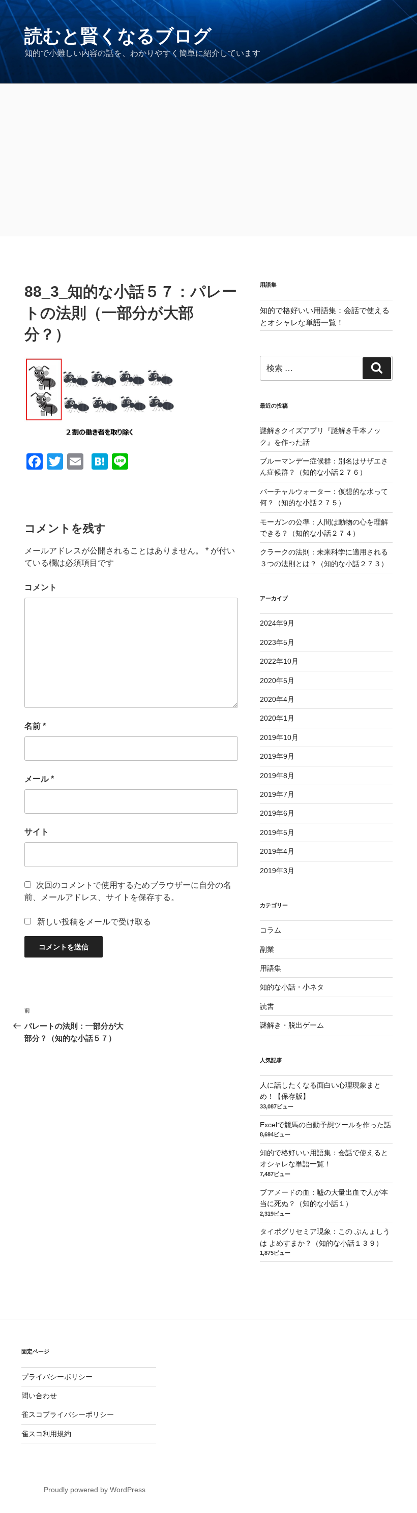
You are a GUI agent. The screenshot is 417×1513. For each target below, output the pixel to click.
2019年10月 (279, 737)
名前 (35, 726)
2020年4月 (277, 699)
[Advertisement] (208, 160)
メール (39, 779)
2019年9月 (277, 756)
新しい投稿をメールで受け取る (94, 921)
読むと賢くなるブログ (118, 35)
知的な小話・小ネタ (292, 987)
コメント (40, 587)
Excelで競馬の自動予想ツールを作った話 (325, 1125)
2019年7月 (277, 794)
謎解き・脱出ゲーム (292, 1025)
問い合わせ (39, 1396)
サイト (36, 831)
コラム (270, 930)
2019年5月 (277, 832)
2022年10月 (279, 661)
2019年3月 (277, 871)
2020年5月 (277, 680)
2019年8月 (277, 775)
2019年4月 (277, 851)
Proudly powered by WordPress (94, 1490)
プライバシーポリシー (57, 1377)
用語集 (270, 968)
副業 (267, 949)
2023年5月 (277, 642)
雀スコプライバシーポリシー (67, 1414)
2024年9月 (277, 623)
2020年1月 (277, 718)
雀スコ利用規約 (46, 1434)
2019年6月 (277, 813)
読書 (267, 1006)
